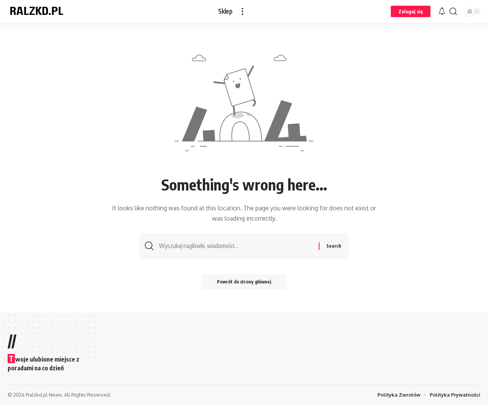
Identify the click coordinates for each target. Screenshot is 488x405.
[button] (242, 11)
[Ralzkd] (36, 11)
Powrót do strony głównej (244, 282)
